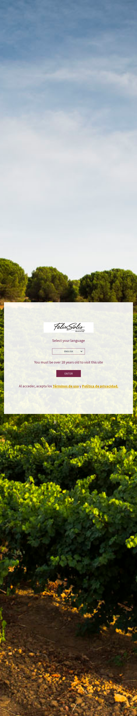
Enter (68, 373)
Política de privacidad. (100, 386)
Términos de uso (66, 386)
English (68, 351)
